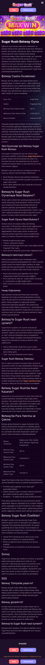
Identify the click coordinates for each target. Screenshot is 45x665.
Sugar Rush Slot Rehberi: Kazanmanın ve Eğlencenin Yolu (22, 656)
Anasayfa (22, 644)
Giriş (14, 10)
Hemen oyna (28, 10)
